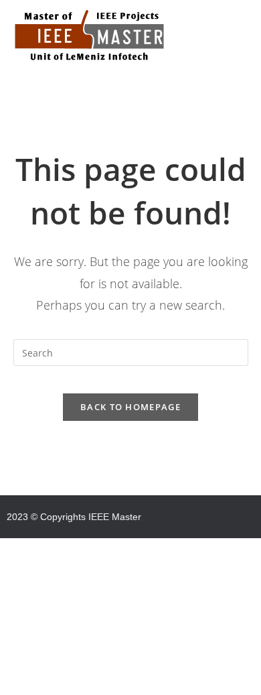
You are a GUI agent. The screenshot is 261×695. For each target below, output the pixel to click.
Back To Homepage (130, 407)
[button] (130, 87)
